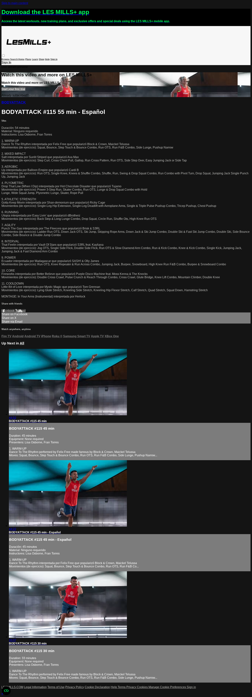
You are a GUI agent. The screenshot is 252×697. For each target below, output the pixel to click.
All (22, 343)
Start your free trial (13, 89)
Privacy (131, 687)
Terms (122, 687)
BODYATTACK (13, 102)
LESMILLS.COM (12, 687)
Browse (5, 59)
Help (47, 59)
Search (14, 59)
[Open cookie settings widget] (6, 690)
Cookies (143, 687)
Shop (41, 59)
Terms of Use (56, 687)
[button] (3, 55)
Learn (35, 59)
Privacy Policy (74, 687)
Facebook (8, 310)
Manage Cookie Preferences (168, 687)
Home (21, 59)
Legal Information (35, 687)
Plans (28, 59)
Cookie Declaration (97, 687)
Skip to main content (14, 3)
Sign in (53, 59)
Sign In (6, 62)
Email (22, 310)
